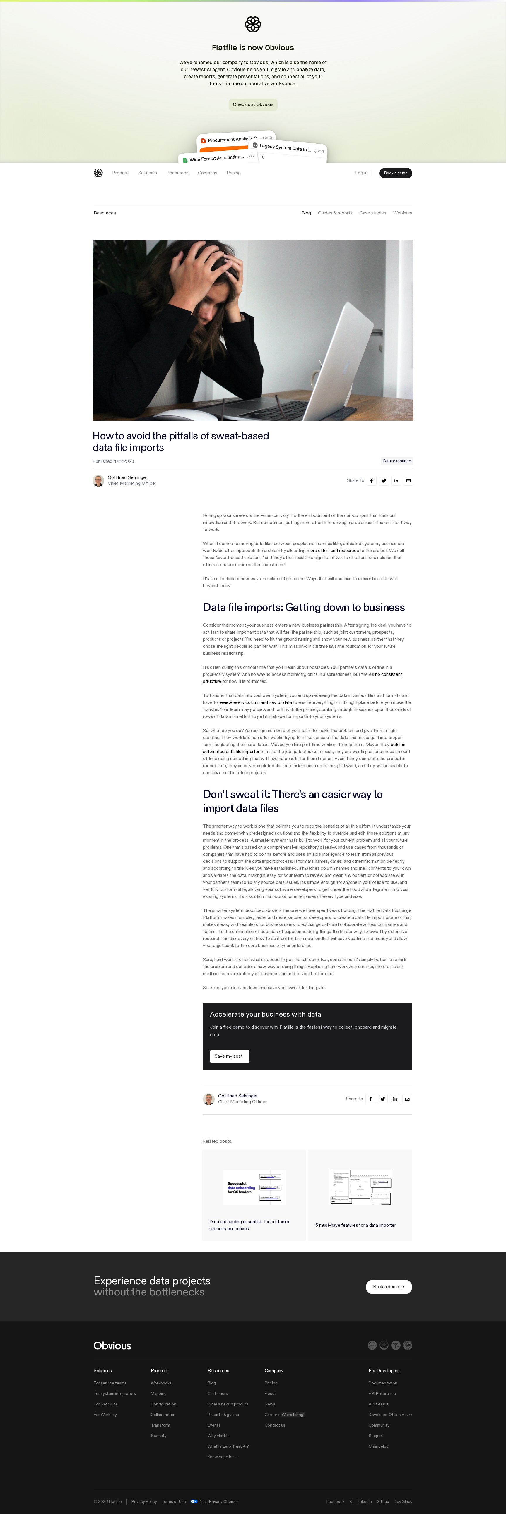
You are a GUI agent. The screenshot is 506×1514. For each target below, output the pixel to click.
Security (159, 1436)
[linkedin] (396, 480)
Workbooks (161, 1383)
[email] (408, 480)
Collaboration (163, 1415)
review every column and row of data (255, 702)
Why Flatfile (219, 1436)
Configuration (163, 1404)
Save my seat (228, 1056)
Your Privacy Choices (219, 1502)
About (270, 1394)
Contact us (275, 1425)
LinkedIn (364, 1502)
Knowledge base (223, 1457)
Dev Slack (403, 1502)
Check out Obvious (253, 105)
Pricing (271, 1383)
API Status (379, 1404)
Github (383, 1502)
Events (214, 1425)
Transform (160, 1425)
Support (376, 1436)
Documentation (383, 1383)
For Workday (105, 1415)
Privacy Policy (144, 1502)
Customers (218, 1394)
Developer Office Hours (390, 1415)
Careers (284, 1415)
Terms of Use (174, 1502)
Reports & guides (223, 1415)
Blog (212, 1383)
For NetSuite (106, 1404)
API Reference (382, 1394)
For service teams (110, 1383)
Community (379, 1425)
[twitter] (384, 480)
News (270, 1404)
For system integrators (115, 1394)
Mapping (159, 1394)
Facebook (335, 1502)
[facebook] (371, 480)
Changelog (379, 1446)
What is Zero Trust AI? (228, 1446)
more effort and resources (333, 551)
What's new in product (228, 1404)
